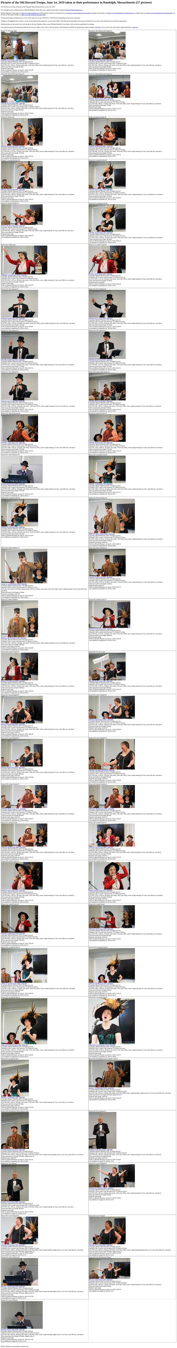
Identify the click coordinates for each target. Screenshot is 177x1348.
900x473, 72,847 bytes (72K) (97, 1279)
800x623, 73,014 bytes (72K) (9, 1286)
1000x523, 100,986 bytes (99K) (98, 809)
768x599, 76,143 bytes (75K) (97, 232)
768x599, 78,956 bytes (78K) (9, 1245)
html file (22, 60)
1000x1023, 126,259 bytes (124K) (11, 1045)
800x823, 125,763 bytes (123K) (10, 638)
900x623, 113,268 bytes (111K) (98, 1088)
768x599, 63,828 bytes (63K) (9, 360)
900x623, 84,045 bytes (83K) (9, 724)
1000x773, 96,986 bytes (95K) (98, 983)
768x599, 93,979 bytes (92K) (9, 103)
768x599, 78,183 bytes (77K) (97, 442)
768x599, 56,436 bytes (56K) (9, 318)
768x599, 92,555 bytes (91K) (97, 60)
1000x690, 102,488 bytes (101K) (98, 770)
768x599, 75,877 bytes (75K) (97, 189)
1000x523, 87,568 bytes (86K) (98, 1188)
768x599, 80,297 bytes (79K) (97, 681)
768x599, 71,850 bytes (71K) (9, 442)
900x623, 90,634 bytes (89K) (9, 484)
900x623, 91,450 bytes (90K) (97, 629)
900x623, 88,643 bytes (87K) (9, 767)
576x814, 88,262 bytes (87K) (9, 1149)
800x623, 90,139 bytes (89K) (9, 681)
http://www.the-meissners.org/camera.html (120, 13)
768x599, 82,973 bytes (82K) (97, 401)
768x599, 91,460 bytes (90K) (97, 577)
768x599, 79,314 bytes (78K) (9, 60)
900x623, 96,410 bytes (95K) (9, 189)
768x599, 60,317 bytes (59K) (9, 401)
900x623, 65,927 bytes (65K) (9, 1329)
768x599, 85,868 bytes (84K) (97, 146)
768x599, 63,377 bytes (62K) (97, 318)
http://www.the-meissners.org (30, 13)
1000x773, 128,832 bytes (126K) (11, 584)
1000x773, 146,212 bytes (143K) (98, 534)
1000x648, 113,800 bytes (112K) (10, 275)
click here (98, 27)
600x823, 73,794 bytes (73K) (9, 1097)
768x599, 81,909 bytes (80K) (9, 527)
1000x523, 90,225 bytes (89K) (98, 847)
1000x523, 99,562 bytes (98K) (10, 847)
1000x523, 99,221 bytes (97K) (10, 809)
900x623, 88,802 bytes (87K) (97, 890)
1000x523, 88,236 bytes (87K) (98, 719)
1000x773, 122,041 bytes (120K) (11, 983)
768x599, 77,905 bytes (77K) (97, 484)
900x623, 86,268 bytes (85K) (9, 146)
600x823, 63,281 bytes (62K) (97, 1149)
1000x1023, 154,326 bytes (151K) (99, 1045)
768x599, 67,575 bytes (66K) (97, 1245)
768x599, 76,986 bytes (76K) (9, 933)
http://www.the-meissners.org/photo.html (33, 15)
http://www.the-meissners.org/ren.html (79, 13)
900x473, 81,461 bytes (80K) (9, 225)
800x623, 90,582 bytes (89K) (97, 274)
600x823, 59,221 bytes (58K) (9, 1202)
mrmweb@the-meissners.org (74, 10)
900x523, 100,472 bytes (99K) (98, 98)
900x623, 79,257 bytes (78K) (9, 890)
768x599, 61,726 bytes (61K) (97, 360)
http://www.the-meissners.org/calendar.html (159, 13)
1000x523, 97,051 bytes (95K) (98, 929)
